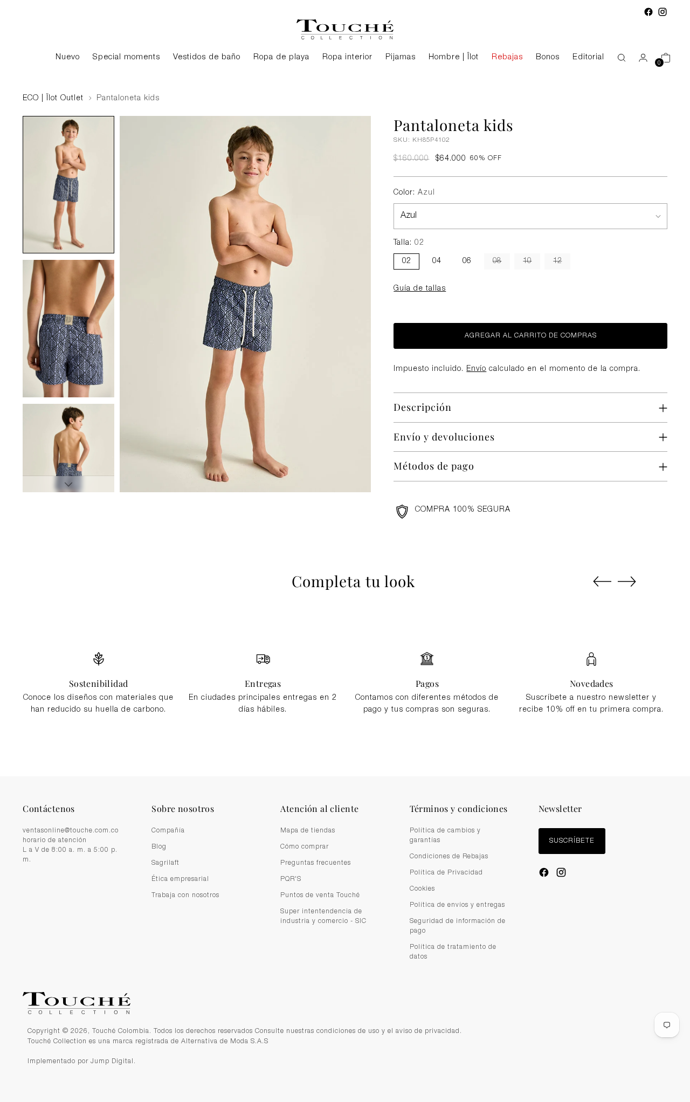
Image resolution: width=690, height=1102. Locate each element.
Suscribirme (345, 615)
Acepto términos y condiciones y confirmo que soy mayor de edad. (351, 590)
